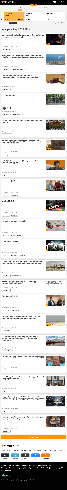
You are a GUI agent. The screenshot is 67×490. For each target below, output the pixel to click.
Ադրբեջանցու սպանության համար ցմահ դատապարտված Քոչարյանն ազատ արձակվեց (20, 76)
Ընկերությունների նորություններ (10, 468)
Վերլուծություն (16, 114)
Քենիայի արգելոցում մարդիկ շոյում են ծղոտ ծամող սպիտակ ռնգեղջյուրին (21, 142)
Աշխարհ (5, 275)
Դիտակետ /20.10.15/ (10, 296)
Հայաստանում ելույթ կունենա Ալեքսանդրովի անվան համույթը (22, 121)
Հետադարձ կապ (6, 470)
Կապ (30, 465)
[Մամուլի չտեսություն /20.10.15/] (55, 225)
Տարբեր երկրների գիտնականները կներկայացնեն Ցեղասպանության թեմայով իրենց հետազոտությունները (23, 398)
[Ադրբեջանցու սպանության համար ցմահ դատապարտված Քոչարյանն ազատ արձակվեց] (55, 79)
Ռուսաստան (6, 350)
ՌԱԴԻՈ (4, 195)
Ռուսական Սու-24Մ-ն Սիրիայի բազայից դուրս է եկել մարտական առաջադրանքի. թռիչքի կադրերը (21, 317)
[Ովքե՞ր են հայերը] (55, 99)
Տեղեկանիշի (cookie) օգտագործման (53, 468)
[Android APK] (6, 475)
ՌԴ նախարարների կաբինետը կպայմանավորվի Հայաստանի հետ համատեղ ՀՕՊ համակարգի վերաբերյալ (20, 338)
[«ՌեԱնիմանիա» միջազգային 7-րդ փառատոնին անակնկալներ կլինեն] (55, 165)
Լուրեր (7, 15)
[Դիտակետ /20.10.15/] (55, 300)
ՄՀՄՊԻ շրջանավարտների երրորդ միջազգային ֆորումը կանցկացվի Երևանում (23, 378)
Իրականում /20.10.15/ (10, 241)
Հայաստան (5, 69)
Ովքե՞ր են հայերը (8, 95)
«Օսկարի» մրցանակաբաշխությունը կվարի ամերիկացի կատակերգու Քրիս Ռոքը (23, 418)
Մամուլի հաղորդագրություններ (42, 465)
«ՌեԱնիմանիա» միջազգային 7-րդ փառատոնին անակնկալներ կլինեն (20, 162)
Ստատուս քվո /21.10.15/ (11, 181)
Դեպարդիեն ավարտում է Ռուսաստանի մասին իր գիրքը (23, 357)
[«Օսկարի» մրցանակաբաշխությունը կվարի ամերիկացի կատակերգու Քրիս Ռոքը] (55, 421)
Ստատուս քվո (14, 195)
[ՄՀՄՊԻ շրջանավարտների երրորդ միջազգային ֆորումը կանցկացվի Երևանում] (55, 381)
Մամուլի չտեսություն (16, 235)
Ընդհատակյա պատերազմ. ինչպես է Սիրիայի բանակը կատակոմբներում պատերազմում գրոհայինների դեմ (22, 262)
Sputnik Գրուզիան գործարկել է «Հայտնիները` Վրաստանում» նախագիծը (19, 283)
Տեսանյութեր (6, 155)
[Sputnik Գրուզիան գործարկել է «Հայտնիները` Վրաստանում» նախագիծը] (55, 283)
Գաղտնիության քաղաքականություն (31, 468)
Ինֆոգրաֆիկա (37, 450)
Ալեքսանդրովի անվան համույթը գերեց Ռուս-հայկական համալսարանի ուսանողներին (23, 36)
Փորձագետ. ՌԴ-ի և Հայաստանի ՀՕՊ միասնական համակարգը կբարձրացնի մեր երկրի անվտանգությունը (23, 56)
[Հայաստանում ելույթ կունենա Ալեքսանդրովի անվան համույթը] (55, 125)
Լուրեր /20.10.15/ (8, 201)
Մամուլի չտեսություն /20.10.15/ (14, 221)
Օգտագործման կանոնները (20, 465)
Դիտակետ (14, 310)
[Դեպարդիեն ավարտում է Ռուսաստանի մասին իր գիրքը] (55, 361)
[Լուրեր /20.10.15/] (55, 205)
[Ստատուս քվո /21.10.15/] (55, 185)
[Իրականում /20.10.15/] (55, 245)
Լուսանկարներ (6, 49)
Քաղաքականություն (18, 69)
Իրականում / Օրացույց (17, 255)
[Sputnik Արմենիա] (8, 3)
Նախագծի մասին (6, 465)
